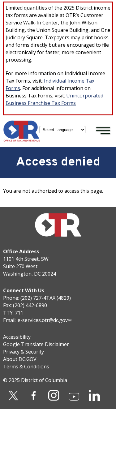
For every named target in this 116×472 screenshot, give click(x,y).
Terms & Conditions (26, 366)
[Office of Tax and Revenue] (21, 140)
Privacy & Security (23, 351)
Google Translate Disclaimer (36, 344)
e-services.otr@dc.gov (43, 320)
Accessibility (17, 336)
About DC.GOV (20, 359)
